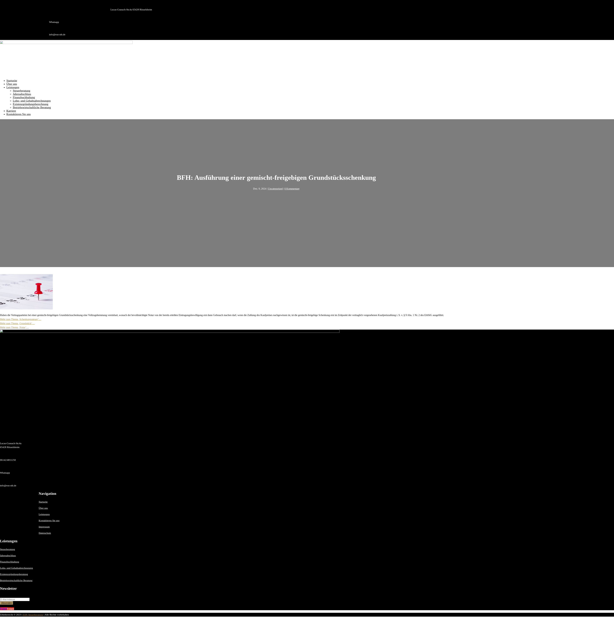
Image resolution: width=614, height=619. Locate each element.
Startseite (11, 80)
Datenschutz (45, 533)
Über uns (11, 84)
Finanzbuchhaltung (24, 97)
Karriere (11, 110)
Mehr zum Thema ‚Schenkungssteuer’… (20, 319)
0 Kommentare (291, 188)
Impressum (44, 527)
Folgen (10, 608)
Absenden (6, 603)
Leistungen (12, 87)
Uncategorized (275, 188)
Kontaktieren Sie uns (18, 114)
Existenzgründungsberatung (14, 574)
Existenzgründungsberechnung (30, 104)
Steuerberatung (21, 90)
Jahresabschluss (22, 94)
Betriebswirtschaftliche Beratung (32, 107)
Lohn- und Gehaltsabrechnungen (32, 100)
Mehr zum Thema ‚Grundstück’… (17, 323)
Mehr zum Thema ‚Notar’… (14, 327)
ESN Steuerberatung (33, 614)
